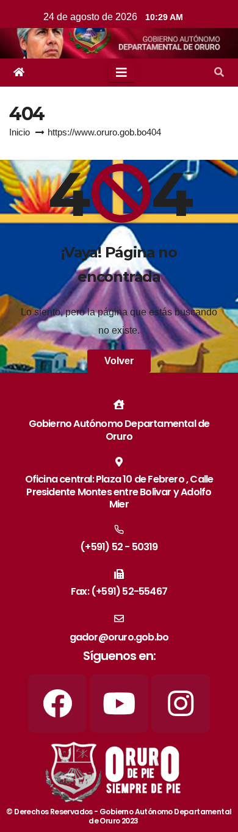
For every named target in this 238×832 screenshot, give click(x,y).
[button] (219, 72)
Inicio (19, 132)
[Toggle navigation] (121, 72)
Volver (119, 361)
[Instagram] (180, 703)
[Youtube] (119, 703)
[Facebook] (57, 703)
